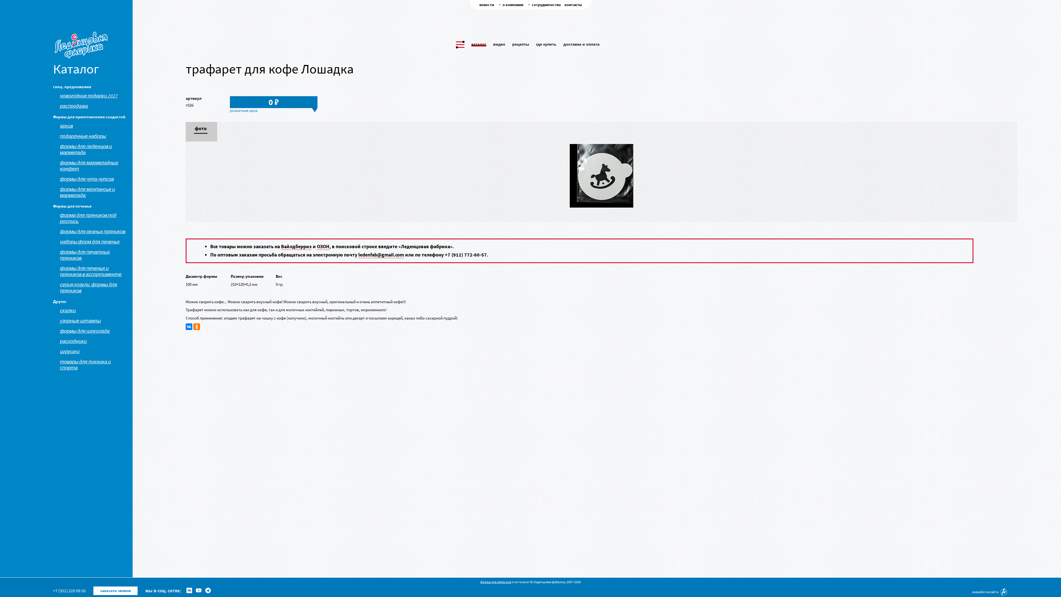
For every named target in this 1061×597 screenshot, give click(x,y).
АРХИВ (66, 126)
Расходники (73, 341)
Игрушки (70, 352)
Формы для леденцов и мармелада (86, 149)
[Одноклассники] (196, 326)
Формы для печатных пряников (85, 255)
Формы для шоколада (85, 331)
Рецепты (520, 44)
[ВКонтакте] (189, 326)
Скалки (68, 311)
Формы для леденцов (495, 582)
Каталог (478, 44)
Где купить (546, 44)
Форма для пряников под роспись (88, 218)
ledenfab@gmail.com (381, 255)
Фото (201, 129)
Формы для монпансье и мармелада (87, 192)
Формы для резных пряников (92, 232)
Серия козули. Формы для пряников (88, 288)
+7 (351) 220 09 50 (69, 590)
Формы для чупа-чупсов (87, 179)
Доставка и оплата (581, 44)
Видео (499, 44)
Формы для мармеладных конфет (89, 166)
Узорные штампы (80, 321)
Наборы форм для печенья (90, 242)
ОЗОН (323, 246)
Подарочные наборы (83, 136)
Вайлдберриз (296, 246)
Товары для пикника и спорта (85, 365)
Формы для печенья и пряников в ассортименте (91, 271)
